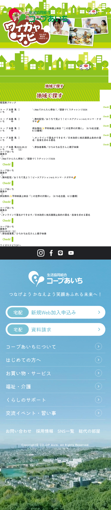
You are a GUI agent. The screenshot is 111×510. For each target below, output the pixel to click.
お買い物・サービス (28, 373)
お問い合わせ (19, 431)
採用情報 (44, 431)
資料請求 (32, 329)
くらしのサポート (26, 399)
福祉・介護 (18, 386)
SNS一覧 (66, 431)
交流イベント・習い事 (31, 413)
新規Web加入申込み (44, 312)
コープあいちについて (31, 346)
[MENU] (102, 9)
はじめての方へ (23, 359)
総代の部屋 (89, 431)
